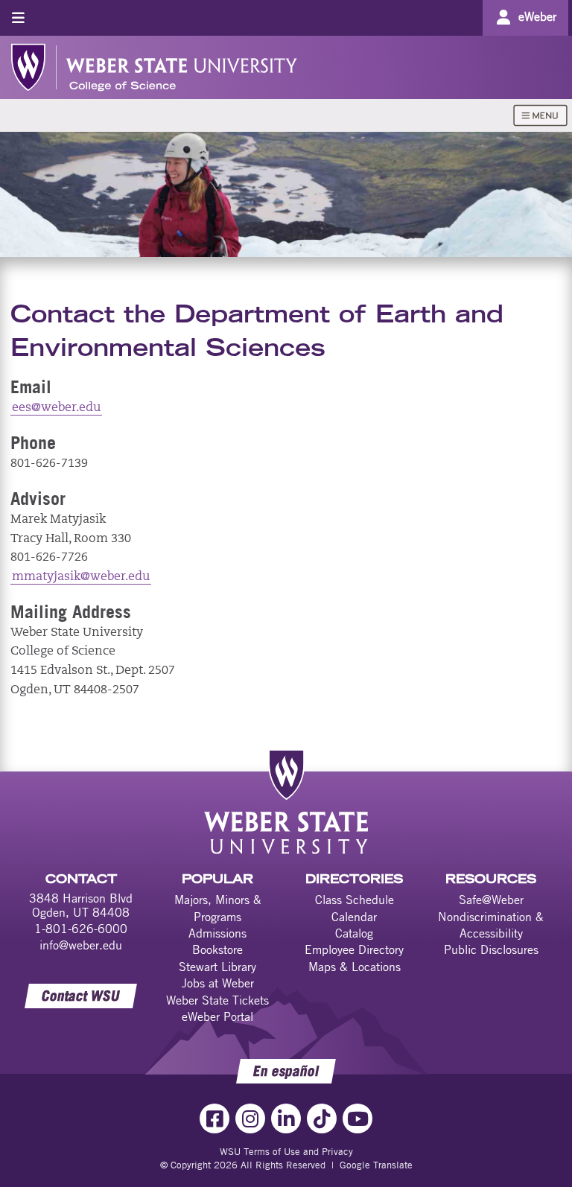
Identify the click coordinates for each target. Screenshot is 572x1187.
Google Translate (376, 1165)
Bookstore (217, 949)
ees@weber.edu (56, 408)
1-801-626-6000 (80, 928)
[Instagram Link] (250, 1118)
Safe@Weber (491, 899)
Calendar (354, 916)
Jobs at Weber (218, 983)
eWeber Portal (217, 1016)
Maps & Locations (354, 966)
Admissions (217, 933)
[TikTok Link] (322, 1118)
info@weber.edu (80, 945)
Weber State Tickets (217, 1000)
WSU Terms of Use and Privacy (286, 1151)
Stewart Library (217, 966)
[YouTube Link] (357, 1118)
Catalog (354, 933)
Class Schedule (354, 899)
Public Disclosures (491, 949)
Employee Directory (354, 949)
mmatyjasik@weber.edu (81, 577)
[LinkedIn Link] (286, 1118)
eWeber (537, 16)
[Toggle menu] (18, 17)
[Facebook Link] (214, 1118)
